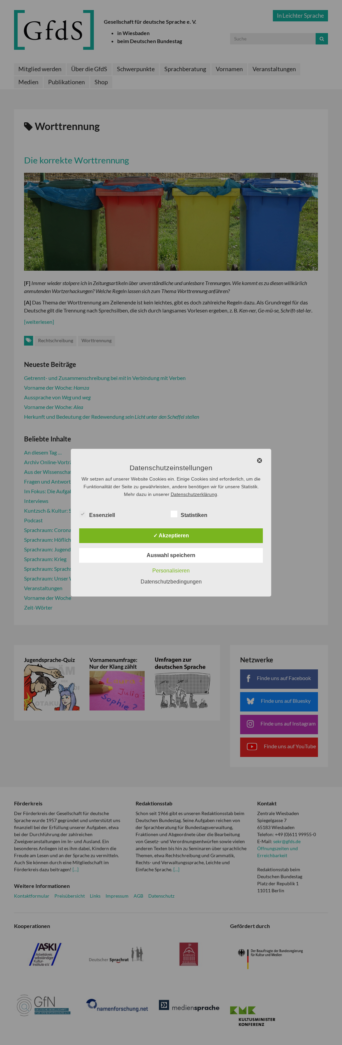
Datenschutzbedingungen (171, 581)
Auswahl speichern (171, 555)
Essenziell (102, 515)
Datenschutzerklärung (194, 494)
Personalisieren (171, 570)
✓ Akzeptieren (171, 535)
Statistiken (194, 515)
